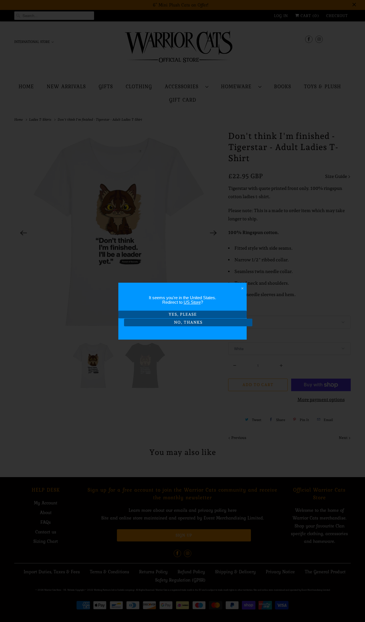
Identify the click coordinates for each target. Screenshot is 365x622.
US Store (192, 302)
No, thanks (188, 322)
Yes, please (183, 314)
